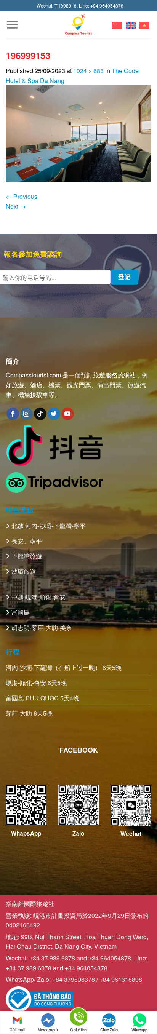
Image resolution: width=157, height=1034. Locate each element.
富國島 (20, 612)
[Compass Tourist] (78, 24)
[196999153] (78, 133)
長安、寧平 (26, 541)
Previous (21, 196)
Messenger (48, 1029)
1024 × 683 (88, 70)
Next (16, 206)
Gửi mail (18, 1029)
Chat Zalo (109, 1029)
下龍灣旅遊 (26, 555)
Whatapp (139, 1029)
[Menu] (12, 24)
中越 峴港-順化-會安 (38, 597)
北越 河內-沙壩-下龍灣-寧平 (48, 525)
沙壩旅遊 (23, 571)
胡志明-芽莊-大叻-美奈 (41, 627)
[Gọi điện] (78, 1018)
